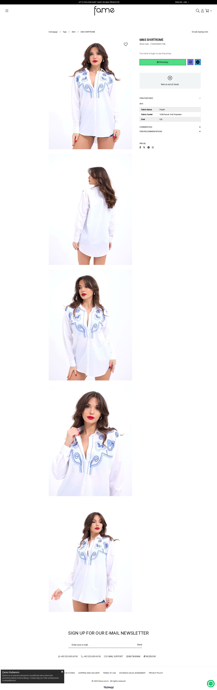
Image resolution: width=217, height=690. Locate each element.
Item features (146, 98)
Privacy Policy (156, 673)
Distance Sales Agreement (132, 673)
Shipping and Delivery (89, 673)
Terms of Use (109, 673)
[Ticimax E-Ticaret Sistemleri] (108, 687)
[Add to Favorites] (126, 44)
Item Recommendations (151, 131)
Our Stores (69, 673)
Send (139, 644)
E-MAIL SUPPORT (114, 656)
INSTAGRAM (134, 656)
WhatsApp (163, 62)
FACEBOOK (150, 656)
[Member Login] (202, 10)
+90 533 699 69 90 (69, 656)
